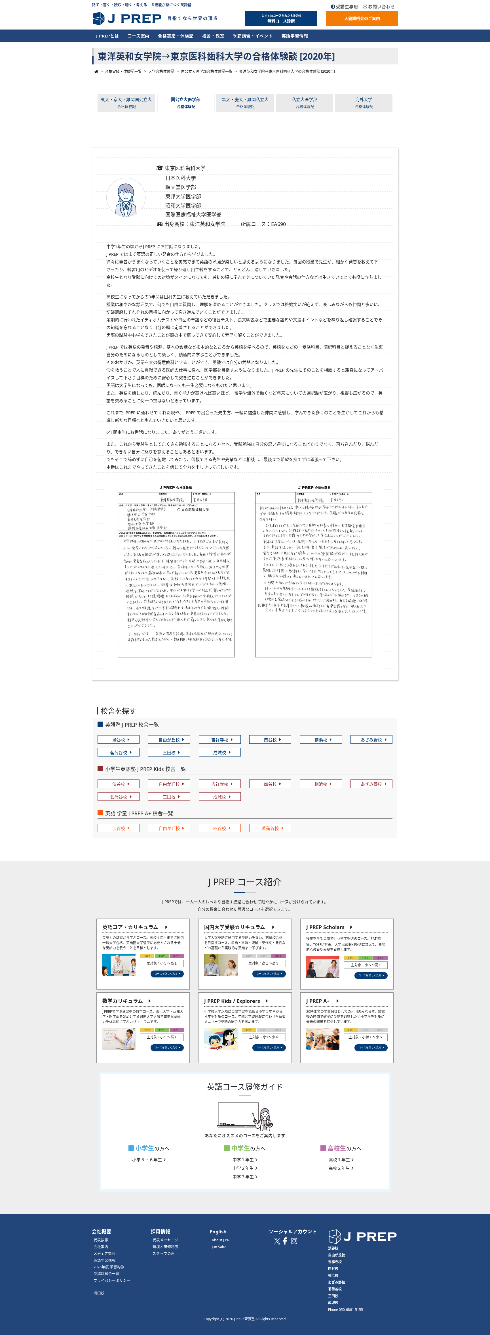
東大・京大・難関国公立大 (126, 103)
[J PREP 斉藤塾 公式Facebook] (285, 1242)
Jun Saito (219, 1246)
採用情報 (160, 1231)
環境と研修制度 (165, 1246)
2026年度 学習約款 (109, 1267)
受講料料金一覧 (106, 1273)
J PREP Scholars (325, 927)
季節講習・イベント (253, 36)
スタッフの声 (164, 1253)
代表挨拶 (101, 1240)
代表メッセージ (165, 1240)
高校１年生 (340, 1159)
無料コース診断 (281, 19)
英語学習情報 (295, 36)
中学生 (240, 1148)
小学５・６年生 (147, 1159)
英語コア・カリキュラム (130, 927)
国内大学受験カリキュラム (234, 927)
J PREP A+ (318, 1000)
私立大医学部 (304, 103)
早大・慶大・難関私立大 (245, 103)
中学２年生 (244, 1168)
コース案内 (139, 36)
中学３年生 (244, 1176)
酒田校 (99, 1293)
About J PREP (223, 1240)
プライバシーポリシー (112, 1280)
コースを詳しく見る (166, 973)
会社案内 (101, 1246)
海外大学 (364, 103)
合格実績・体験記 (176, 36)
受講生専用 (347, 6)
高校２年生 (340, 1168)
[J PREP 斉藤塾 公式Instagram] (294, 1242)
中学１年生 (244, 1159)
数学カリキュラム (122, 1000)
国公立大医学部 (185, 103)
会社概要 (101, 1231)
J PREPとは (107, 36)
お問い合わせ (381, 6)
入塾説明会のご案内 (362, 18)
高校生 (336, 1148)
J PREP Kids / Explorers (232, 1000)
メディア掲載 (104, 1253)
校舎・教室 (213, 36)
